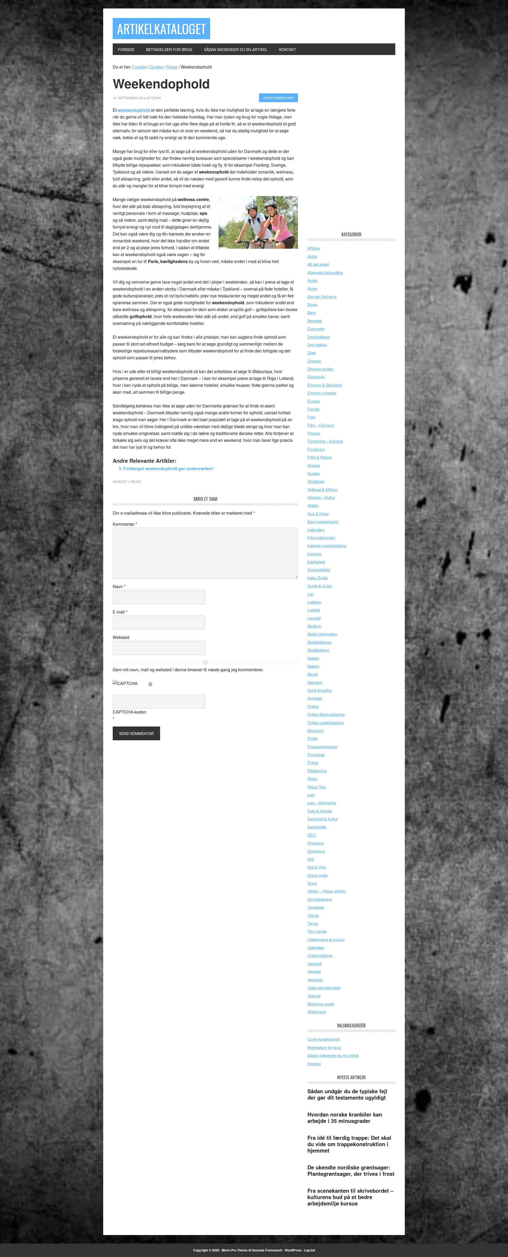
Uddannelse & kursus (326, 939)
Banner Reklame (322, 296)
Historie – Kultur (321, 497)
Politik (312, 738)
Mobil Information (322, 634)
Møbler (313, 658)
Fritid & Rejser (319, 457)
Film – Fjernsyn (320, 425)
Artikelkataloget (161, 28)
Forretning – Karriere (325, 441)
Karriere (314, 553)
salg (311, 794)
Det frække (317, 344)
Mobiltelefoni (318, 650)
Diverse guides (320, 368)
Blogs (312, 304)
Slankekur (316, 851)
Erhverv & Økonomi (324, 385)
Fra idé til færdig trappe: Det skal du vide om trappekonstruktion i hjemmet (349, 1144)
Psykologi (315, 754)
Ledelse (314, 602)
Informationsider (321, 537)
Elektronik (316, 376)
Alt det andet (318, 264)
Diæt (311, 352)
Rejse (136, 481)
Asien (312, 288)
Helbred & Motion (322, 489)
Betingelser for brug (324, 1047)
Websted (121, 637)
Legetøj (313, 609)
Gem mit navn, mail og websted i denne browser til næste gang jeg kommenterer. (188, 669)
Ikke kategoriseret (322, 521)
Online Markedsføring (325, 714)
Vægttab (314, 963)
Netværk (315, 682)
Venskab (315, 979)
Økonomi (315, 730)
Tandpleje (315, 907)
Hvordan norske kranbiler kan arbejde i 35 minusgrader (344, 1117)
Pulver (313, 762)
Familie (313, 409)
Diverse (314, 361)
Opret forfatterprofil (323, 1039)
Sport (312, 883)
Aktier (312, 256)
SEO (311, 835)
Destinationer (318, 336)
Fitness (313, 433)
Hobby (313, 505)
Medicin (314, 626)
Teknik (313, 915)
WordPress (293, 1250)
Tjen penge (316, 931)
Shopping (315, 843)
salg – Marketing (321, 802)
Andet (312, 280)
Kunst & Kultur (319, 585)
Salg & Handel (319, 811)
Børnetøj (314, 320)
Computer (316, 328)
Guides (313, 473)
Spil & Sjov (316, 867)
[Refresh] (150, 683)
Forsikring (316, 449)
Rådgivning (317, 770)
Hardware (315, 481)
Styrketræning (319, 899)
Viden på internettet (324, 987)
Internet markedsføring (326, 545)
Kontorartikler (318, 569)
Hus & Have (318, 513)
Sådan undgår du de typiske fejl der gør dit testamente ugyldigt (347, 1094)
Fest (311, 417)
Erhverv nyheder (321, 393)
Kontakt (314, 1063)
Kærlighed (316, 561)
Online (313, 706)
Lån (310, 594)
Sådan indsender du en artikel (333, 1055)
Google (313, 465)
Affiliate (313, 248)
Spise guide (317, 875)
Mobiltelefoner (319, 642)
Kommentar (125, 524)
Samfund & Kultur (322, 819)
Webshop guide (320, 1003)
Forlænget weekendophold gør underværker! (168, 468)
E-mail (120, 612)
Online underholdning (325, 722)
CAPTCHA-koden (129, 712)
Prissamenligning (322, 746)
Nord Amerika (319, 690)
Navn (119, 586)
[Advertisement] (347, 142)
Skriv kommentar (278, 98)
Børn (311, 312)
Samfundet (316, 826)
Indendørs (316, 529)
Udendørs (315, 947)
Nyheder (314, 698)
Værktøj (314, 971)
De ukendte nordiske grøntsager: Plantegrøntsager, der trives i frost (350, 1170)
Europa (313, 401)
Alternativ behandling (325, 272)
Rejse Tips (316, 786)
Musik (312, 674)
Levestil (314, 618)
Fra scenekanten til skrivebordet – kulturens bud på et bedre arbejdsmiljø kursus (350, 1197)
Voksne (313, 995)
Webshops (316, 1011)
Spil (310, 859)
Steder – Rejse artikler (326, 891)
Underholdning (319, 955)
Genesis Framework (267, 1250)
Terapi (312, 923)
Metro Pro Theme (235, 1250)
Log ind (309, 1250)
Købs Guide (317, 577)
